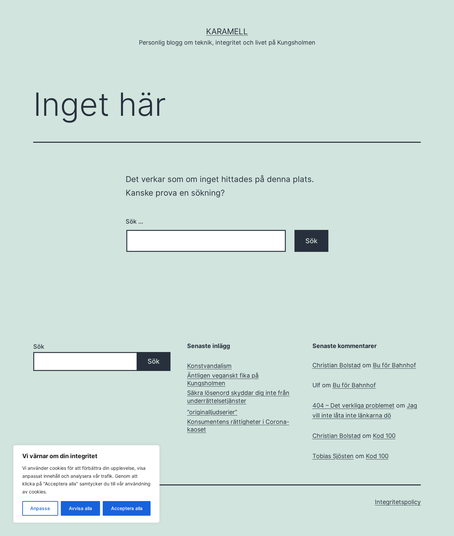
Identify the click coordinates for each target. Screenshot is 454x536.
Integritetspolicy (398, 501)
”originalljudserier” (212, 412)
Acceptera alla (127, 508)
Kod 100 (384, 435)
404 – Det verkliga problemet (353, 405)
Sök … (134, 221)
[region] (86, 484)
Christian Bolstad (336, 365)
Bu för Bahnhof (394, 365)
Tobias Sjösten (333, 455)
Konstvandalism (209, 365)
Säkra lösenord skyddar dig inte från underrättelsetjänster (238, 396)
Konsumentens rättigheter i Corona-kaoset (238, 425)
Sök (38, 346)
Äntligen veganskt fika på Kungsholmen (223, 379)
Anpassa (40, 508)
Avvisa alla (80, 508)
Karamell (227, 31)
